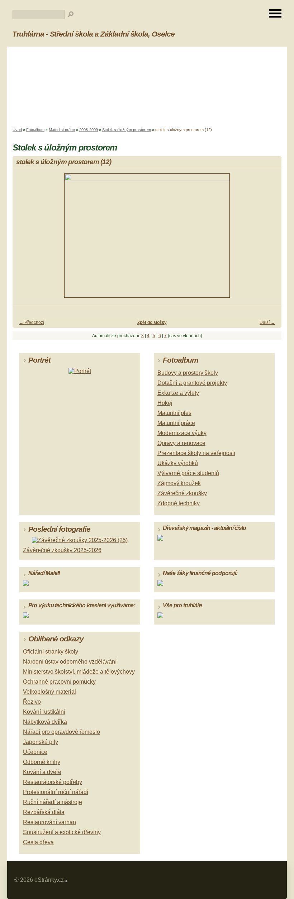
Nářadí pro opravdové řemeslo (61, 732)
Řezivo (32, 702)
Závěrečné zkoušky (182, 493)
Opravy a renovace (181, 443)
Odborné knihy (41, 762)
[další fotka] (270, 239)
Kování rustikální (44, 712)
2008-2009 (88, 130)
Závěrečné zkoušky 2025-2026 (62, 550)
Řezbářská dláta (44, 812)
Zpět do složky (152, 322)
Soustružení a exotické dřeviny (62, 832)
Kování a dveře (42, 772)
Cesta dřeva (38, 842)
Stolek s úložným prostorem (126, 130)
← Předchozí (31, 322)
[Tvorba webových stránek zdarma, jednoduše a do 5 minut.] (66, 881)
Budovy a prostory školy (187, 373)
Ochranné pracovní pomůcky (59, 682)
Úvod (17, 130)
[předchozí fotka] (24, 239)
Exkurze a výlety (178, 393)
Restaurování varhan (49, 822)
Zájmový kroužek (179, 483)
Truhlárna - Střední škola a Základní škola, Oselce (93, 34)
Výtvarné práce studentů (188, 473)
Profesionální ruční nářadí (55, 792)
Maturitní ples (174, 413)
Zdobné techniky (178, 503)
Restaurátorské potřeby (52, 782)
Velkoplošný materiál (49, 692)
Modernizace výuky (182, 433)
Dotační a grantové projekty (192, 383)
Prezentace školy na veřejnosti (196, 453)
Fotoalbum (35, 130)
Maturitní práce (62, 130)
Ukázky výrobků (177, 463)
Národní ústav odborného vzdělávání (70, 662)
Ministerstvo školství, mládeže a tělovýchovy (79, 672)
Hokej (164, 403)
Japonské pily (40, 742)
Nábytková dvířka (45, 722)
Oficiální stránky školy (50, 652)
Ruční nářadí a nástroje (52, 802)
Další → (267, 322)
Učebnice (35, 752)
